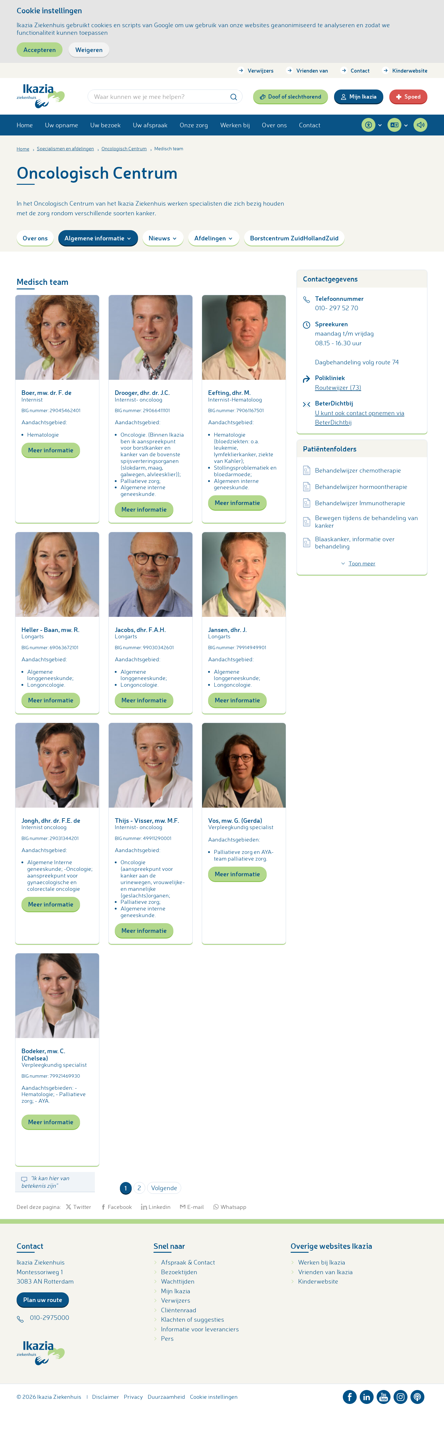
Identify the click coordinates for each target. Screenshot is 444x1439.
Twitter (82, 1207)
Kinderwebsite (409, 70)
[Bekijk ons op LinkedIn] (367, 1395)
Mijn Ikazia (363, 96)
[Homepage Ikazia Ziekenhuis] (41, 96)
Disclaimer (105, 1396)
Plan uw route (42, 1299)
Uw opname (61, 125)
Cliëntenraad (178, 1310)
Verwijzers (261, 70)
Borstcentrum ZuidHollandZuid (294, 238)
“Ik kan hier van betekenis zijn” (45, 1181)
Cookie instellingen (214, 1396)
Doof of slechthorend (294, 96)
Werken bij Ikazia (321, 1262)
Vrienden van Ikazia (325, 1272)
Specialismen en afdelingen (65, 148)
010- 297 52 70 (336, 308)
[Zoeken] (234, 96)
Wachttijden (178, 1281)
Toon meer (362, 563)
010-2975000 (49, 1317)
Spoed (412, 96)
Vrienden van (312, 70)
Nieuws (159, 238)
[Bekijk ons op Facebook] (350, 1395)
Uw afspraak (150, 125)
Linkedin (160, 1207)
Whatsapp (233, 1207)
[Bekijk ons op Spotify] (417, 1395)
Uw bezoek (105, 125)
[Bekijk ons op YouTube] (384, 1395)
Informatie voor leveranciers (200, 1329)
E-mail (195, 1207)
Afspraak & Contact (188, 1262)
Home (25, 125)
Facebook (120, 1207)
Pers (167, 1338)
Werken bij (235, 125)
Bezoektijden (179, 1272)
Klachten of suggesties (192, 1319)
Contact (360, 70)
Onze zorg (194, 125)
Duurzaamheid (166, 1396)
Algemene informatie (94, 238)
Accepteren (39, 49)
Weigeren (89, 49)
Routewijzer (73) (338, 387)
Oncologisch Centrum (124, 148)
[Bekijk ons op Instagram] (400, 1395)
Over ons (274, 125)
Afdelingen (210, 238)
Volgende (164, 1188)
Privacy (133, 1396)
